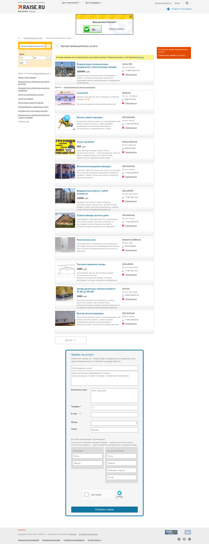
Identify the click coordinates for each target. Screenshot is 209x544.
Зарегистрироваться (163, 3)
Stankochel (126, 93)
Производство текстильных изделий (32, 111)
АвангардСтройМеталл (131, 240)
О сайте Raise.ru (94, 540)
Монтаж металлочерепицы (90, 313)
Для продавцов (93, 2)
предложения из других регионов (79, 87)
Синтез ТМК (127, 64)
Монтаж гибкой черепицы (90, 117)
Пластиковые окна (86, 240)
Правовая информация (88, 534)
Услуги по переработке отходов (31, 95)
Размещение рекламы (51, 540)
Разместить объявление (182, 9)
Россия (141, 57)
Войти (177, 3)
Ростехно (126, 289)
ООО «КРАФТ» (128, 191)
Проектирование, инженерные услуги (33, 107)
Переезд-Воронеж (129, 142)
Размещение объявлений (28, 540)
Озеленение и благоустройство (31, 103)
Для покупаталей (70, 2)
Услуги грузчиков (85, 142)
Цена (21, 54)
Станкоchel (82, 93)
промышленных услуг (41, 73)
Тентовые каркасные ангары (91, 264)
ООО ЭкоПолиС (128, 117)
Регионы (73, 534)
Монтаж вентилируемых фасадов (94, 166)
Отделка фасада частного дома (92, 215)
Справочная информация (74, 540)
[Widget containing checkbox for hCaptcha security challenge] (103, 494)
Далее (69, 340)
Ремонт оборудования (27, 78)
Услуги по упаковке (25, 99)
